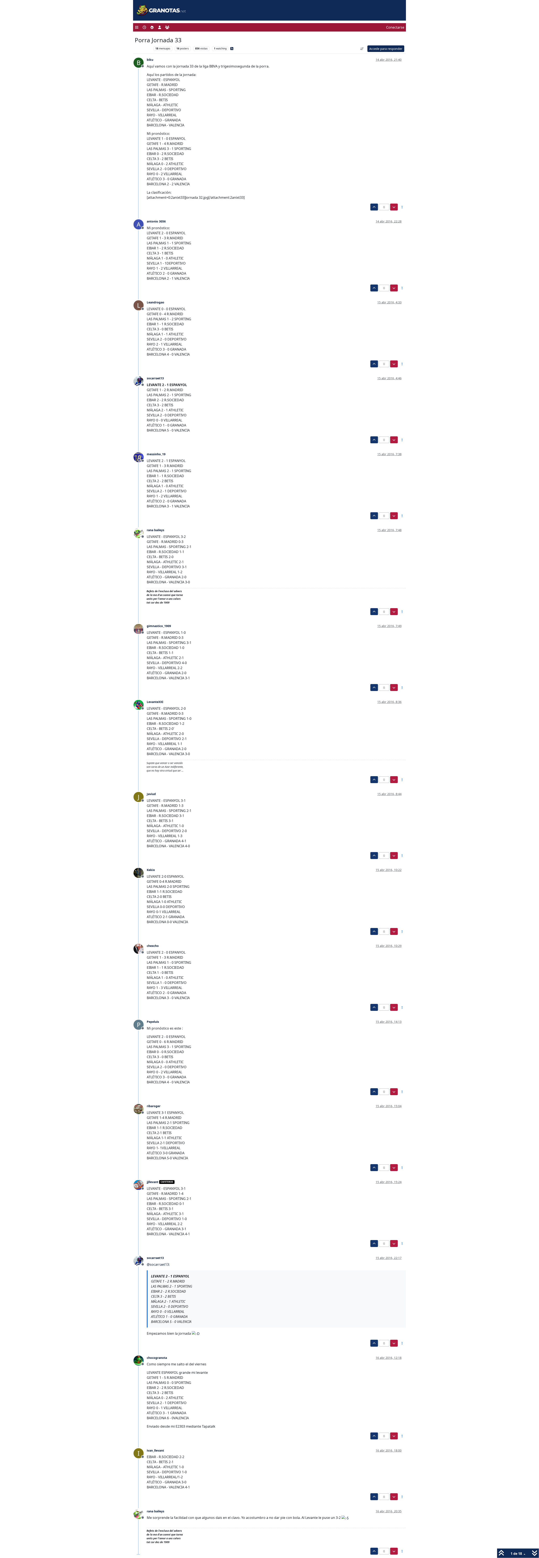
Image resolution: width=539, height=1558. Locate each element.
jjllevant (152, 1182)
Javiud (151, 794)
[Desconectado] (140, 381)
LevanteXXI (155, 702)
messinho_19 (156, 454)
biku (150, 60)
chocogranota (157, 1358)
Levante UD (143, 48)
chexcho (153, 946)
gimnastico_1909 (159, 626)
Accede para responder (385, 49)
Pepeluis (153, 1022)
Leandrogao (155, 302)
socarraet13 (155, 378)
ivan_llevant (155, 1450)
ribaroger (153, 1106)
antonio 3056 (156, 221)
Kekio (151, 870)
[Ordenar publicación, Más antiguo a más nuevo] (362, 48)
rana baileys (155, 530)
